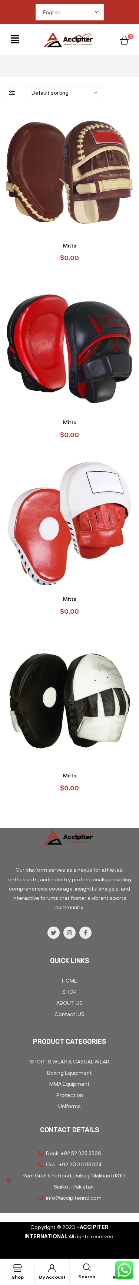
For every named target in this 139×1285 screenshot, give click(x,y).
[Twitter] (53, 933)
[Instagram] (69, 933)
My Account (52, 1276)
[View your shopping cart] (124, 39)
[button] (15, 39)
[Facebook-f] (85, 933)
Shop (17, 1276)
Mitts (69, 245)
